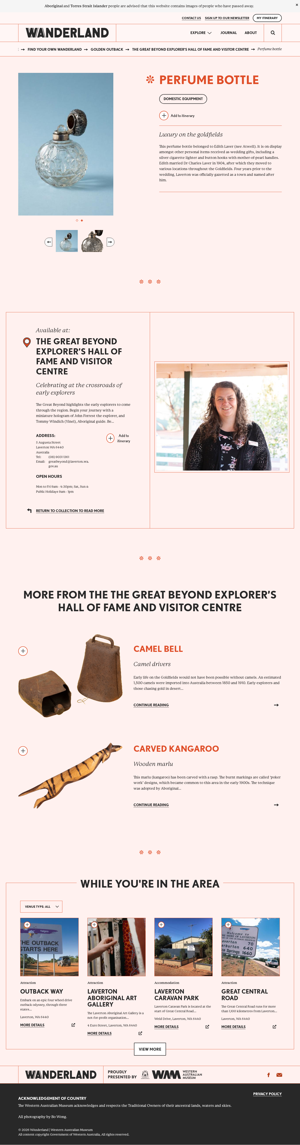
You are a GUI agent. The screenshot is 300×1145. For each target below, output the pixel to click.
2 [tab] (82, 220)
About (251, 33)
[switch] (273, 33)
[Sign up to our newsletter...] (279, 1074)
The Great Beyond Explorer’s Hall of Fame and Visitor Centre (190, 49)
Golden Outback (107, 49)
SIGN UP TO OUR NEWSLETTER (227, 18)
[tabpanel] (79, 144)
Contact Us (191, 18)
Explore (198, 33)
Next (110, 242)
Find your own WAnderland (55, 49)
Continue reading (151, 705)
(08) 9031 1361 (59, 457)
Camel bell (158, 649)
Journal (228, 33)
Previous (48, 242)
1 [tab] (77, 220)
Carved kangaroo (176, 749)
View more (150, 1049)
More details (32, 1025)
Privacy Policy (267, 1094)
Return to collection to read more (70, 511)
